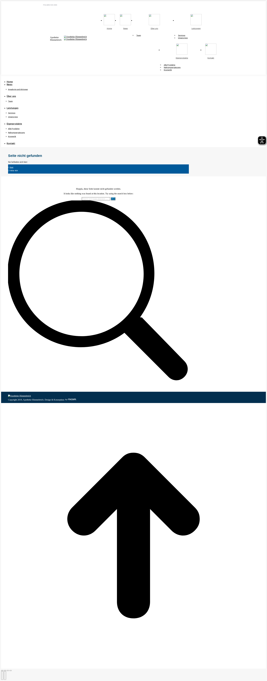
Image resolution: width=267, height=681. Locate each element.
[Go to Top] (133, 667)
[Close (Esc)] (2, 670)
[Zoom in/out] (10, 670)
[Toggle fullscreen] (8, 670)
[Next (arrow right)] (5, 675)
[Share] (5, 670)
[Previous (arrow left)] (2, 675)
